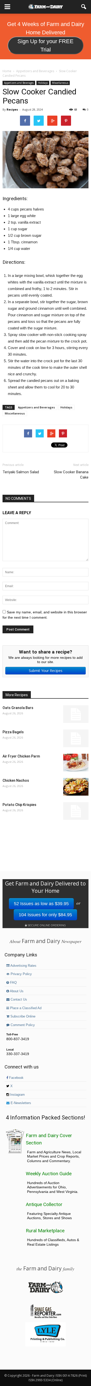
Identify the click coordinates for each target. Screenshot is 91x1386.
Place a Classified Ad (25, 1008)
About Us (16, 991)
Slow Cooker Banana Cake (71, 475)
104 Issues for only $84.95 (45, 914)
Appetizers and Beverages (19, 83)
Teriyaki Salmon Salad (21, 472)
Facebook (16, 1078)
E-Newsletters (20, 1103)
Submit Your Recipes (45, 670)
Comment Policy (22, 1025)
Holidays (43, 83)
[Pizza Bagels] (75, 738)
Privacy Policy (21, 974)
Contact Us (18, 999)
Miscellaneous (60, 83)
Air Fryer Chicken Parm (21, 756)
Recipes (12, 109)
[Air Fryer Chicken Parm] (75, 762)
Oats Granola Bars (18, 708)
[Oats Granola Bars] (75, 714)
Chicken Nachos (16, 780)
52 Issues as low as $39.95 (41, 903)
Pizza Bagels (13, 732)
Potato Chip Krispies (19, 805)
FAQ (13, 982)
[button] (84, 7)
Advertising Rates (23, 965)
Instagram (17, 1094)
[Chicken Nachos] (75, 787)
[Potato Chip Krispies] (75, 811)
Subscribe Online (22, 1016)
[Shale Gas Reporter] (45, 1317)
